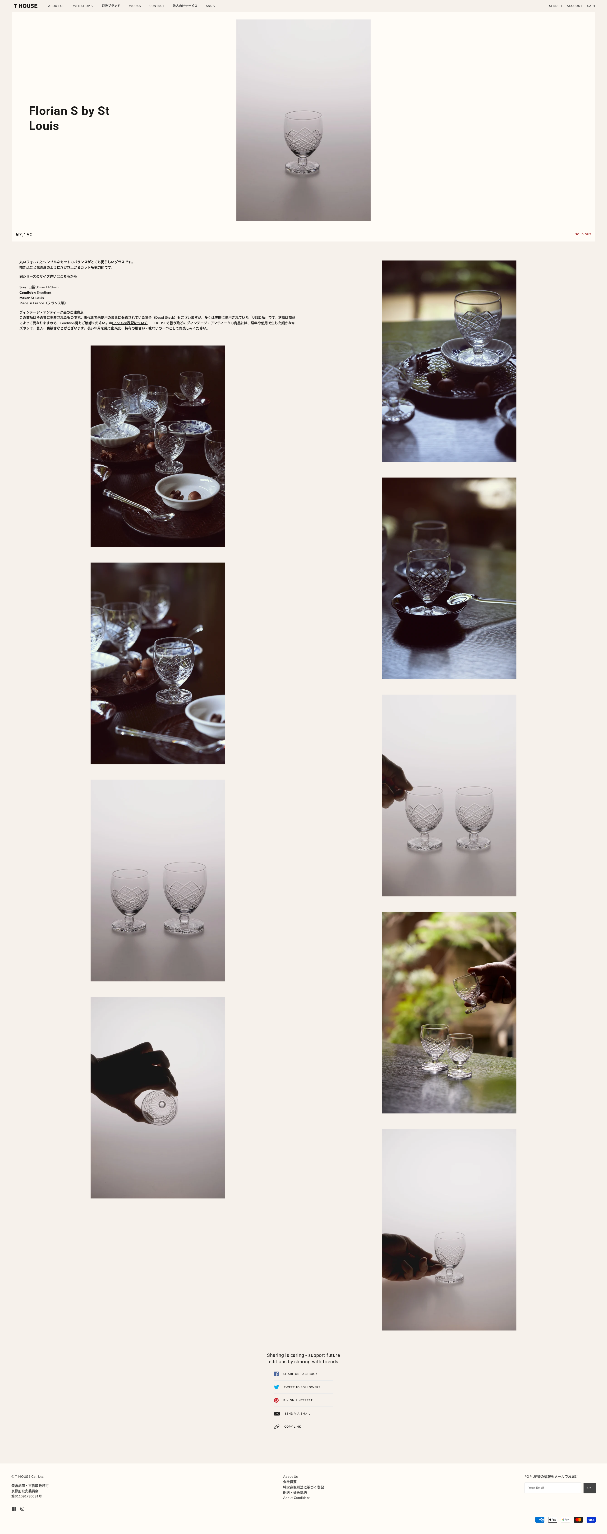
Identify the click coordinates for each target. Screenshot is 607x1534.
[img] (13, 1508)
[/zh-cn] (25, 6)
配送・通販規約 (295, 1492)
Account (574, 6)
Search (555, 6)
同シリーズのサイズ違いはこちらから (48, 276)
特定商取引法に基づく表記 (303, 1487)
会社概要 (290, 1482)
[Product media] (303, 120)
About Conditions (297, 1498)
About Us (290, 1476)
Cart (591, 6)
